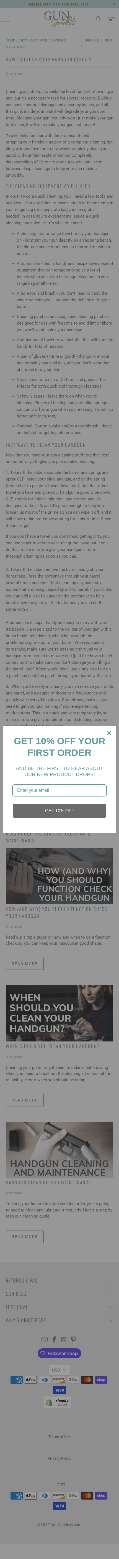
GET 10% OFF (59, 810)
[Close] (109, 733)
